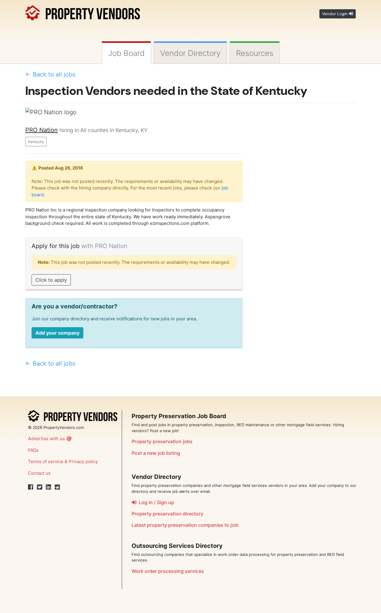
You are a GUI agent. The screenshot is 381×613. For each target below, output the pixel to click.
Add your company (57, 333)
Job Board (126, 53)
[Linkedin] (48, 487)
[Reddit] (57, 487)
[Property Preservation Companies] (82, 11)
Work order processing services (168, 571)
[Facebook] (30, 487)
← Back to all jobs (50, 74)
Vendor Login (335, 13)
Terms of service (45, 461)
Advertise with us (46, 438)
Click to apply (51, 280)
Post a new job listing (156, 453)
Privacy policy (83, 461)
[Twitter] (39, 487)
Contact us (39, 473)
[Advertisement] (303, 197)
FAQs (33, 450)
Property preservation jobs (162, 441)
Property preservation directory (167, 514)
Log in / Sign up (155, 502)
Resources (254, 53)
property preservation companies (185, 525)
